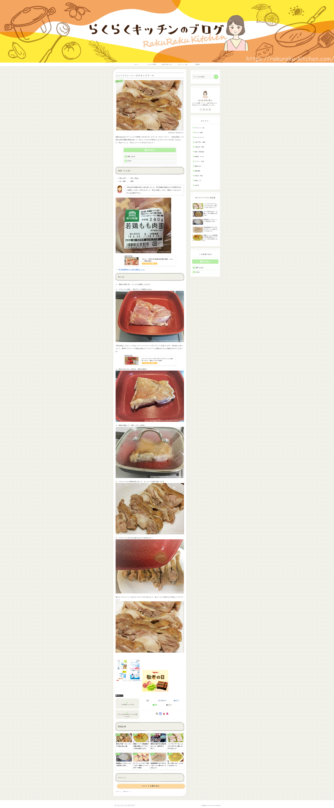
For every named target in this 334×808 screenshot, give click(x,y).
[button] (169, 705)
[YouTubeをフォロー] (164, 713)
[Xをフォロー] (157, 713)
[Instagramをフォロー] (160, 713)
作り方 (129, 161)
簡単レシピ (120, 695)
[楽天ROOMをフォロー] (167, 713)
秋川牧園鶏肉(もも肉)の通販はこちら (132, 269)
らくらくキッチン (205, 100)
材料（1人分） (131, 156)
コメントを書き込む (151, 786)
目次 (148, 150)
